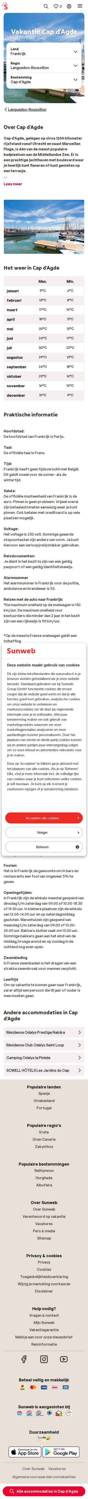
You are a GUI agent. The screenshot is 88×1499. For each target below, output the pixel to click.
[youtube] (63, 1362)
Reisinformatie (44, 1344)
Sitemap (44, 1238)
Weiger (42, 832)
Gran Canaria (44, 1139)
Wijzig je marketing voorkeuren (44, 1284)
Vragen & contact (44, 1315)
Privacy (44, 1262)
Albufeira (44, 1185)
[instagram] (44, 1362)
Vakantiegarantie (44, 1330)
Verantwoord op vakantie (44, 1216)
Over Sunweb (44, 1209)
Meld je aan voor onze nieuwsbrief (44, 1337)
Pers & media (44, 1231)
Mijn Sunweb (44, 1322)
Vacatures (44, 1223)
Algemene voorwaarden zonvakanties (44, 1477)
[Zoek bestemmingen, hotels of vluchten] (46, 6)
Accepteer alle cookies (42, 818)
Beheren (42, 847)
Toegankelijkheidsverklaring (44, 1276)
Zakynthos (44, 1146)
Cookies (44, 1269)
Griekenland (44, 1100)
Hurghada (44, 1178)
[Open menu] (80, 6)
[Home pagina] (5, 6)
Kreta (44, 1132)
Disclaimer (44, 1291)
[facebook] (24, 1362)
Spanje (44, 1093)
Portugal (44, 1108)
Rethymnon (44, 1170)
